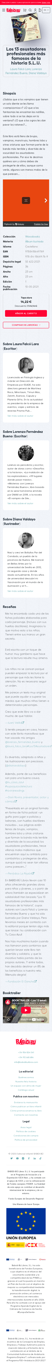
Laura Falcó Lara (20, 69)
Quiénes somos (26, 1077)
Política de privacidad (26, 1140)
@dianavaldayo (16, 765)
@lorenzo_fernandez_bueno (22, 742)
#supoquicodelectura (18, 786)
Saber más (46, 2)
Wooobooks (32, 236)
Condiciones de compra (26, 1136)
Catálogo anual (26, 1090)
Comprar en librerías (25, 325)
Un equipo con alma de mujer (26, 1086)
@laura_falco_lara (16, 746)
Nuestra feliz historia (25, 1082)
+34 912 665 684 (26, 1057)
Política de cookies (26, 1131)
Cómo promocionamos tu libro (26, 1111)
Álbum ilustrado (34, 241)
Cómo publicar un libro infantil (26, 1106)
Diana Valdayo (38, 73)
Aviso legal (26, 1127)
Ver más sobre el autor (20, 416)
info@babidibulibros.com (26, 1062)
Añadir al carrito (26, 313)
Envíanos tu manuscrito (26, 1102)
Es (45, 10)
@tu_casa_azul (14, 782)
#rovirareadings (15, 790)
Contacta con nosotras (26, 1115)
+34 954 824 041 (26, 1052)
